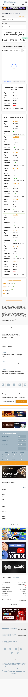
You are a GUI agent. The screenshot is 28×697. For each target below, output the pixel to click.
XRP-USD (15, 168)
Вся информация (13, 604)
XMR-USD (15, 261)
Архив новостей (14, 673)
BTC (4, 284)
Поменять (21, 16)
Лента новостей (7, 328)
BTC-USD (15, 121)
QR (23, 671)
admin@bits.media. (18, 668)
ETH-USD (15, 152)
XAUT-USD (16, 230)
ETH (4, 287)
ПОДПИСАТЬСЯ (21, 401)
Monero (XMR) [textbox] (6, 27)
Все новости (14, 378)
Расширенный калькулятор (9, 463)
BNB (4, 290)
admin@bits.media (22, 629)
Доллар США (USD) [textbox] (7, 19)
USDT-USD (16, 137)
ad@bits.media (23, 642)
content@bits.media (22, 635)
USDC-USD (16, 183)
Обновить (13, 524)
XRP (4, 293)
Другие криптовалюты (14, 280)
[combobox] (14, 20)
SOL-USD (15, 199)
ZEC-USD (15, 246)
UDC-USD (15, 215)
